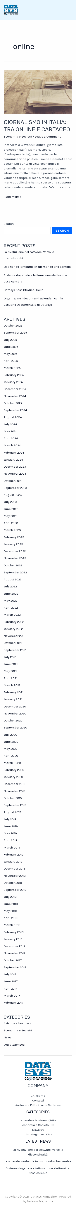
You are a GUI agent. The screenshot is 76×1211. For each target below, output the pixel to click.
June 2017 (11, 981)
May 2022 (10, 600)
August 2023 (13, 495)
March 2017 (12, 995)
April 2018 (11, 918)
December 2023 (15, 466)
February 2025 (14, 375)
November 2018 (15, 875)
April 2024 (11, 438)
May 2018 (10, 911)
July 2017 (10, 974)
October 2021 (13, 643)
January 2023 (13, 544)
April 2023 (11, 523)
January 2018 (13, 939)
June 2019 (11, 826)
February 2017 (13, 1002)
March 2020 (12, 763)
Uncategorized (14, 1044)
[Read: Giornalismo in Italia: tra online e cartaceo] (38, 91)
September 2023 (15, 488)
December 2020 (15, 706)
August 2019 (12, 812)
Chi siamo (38, 1095)
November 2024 (15, 396)
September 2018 (15, 889)
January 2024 (13, 459)
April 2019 (10, 840)
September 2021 (15, 650)
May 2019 (10, 833)
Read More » (12, 197)
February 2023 (14, 537)
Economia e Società (18, 136)
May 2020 (11, 748)
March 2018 (12, 925)
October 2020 (13, 720)
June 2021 (11, 664)
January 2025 (13, 382)
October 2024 (13, 403)
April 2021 (10, 678)
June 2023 (11, 509)
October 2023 (13, 481)
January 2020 (13, 777)
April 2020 (11, 755)
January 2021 (13, 699)
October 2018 (13, 882)
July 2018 (10, 896)
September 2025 (15, 332)
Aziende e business (17, 1023)
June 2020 (11, 741)
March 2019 (12, 847)
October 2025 (13, 325)
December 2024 (15, 389)
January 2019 (13, 861)
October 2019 (13, 798)
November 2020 (15, 713)
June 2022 (11, 593)
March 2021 (12, 685)
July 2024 (10, 424)
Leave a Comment (48, 136)
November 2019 (14, 791)
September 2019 (15, 805)
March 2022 (12, 614)
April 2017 (10, 988)
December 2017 (14, 946)
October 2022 (13, 565)
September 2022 (15, 572)
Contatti (38, 1100)
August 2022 (13, 579)
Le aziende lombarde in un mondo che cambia (37, 266)
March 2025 (12, 368)
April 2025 (11, 360)
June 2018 (11, 904)
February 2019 (13, 854)
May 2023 (11, 516)
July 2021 (10, 657)
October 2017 (13, 960)
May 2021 (10, 671)
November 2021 (14, 636)
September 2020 (15, 727)
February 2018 (14, 932)
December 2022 (15, 551)
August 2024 (13, 417)
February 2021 (13, 692)
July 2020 (10, 734)
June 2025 (11, 346)
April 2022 (11, 607)
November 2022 (15, 558)
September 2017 (15, 967)
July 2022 (10, 586)
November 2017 (14, 953)
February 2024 (14, 452)
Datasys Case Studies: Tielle (23, 290)
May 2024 (10, 431)
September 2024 (15, 410)
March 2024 (12, 445)
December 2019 (14, 784)
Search (9, 223)
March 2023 (12, 530)
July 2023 (10, 502)
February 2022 (14, 622)
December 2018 (14, 868)
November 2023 (15, 473)
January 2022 (13, 629)
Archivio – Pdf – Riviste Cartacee (38, 1105)
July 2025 (10, 339)
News (7, 1037)
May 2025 (10, 353)
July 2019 (10, 819)
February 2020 (14, 770)
